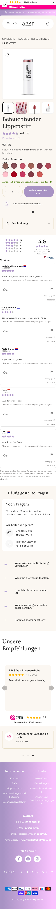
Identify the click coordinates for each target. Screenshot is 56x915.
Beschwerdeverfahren (14, 801)
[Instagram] (28, 858)
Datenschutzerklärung (41, 790)
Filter (6, 260)
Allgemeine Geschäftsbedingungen (42, 800)
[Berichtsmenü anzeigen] (51, 289)
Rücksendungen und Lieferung (14, 795)
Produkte (23, 38)
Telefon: (28, 822)
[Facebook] (18, 858)
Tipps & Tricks (14, 788)
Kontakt (14, 778)
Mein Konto (41, 778)
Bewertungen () (11, 138)
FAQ (14, 783)
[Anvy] (28, 23)
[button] (8, 23)
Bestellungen (41, 783)
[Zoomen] (7, 54)
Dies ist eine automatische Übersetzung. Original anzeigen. (27, 280)
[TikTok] (37, 858)
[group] (28, 74)
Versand (26, 149)
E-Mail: (28, 828)
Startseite (8, 38)
